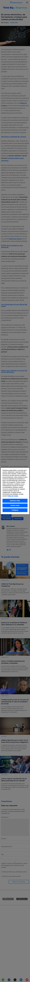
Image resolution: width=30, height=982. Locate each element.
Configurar (15, 510)
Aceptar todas (15, 505)
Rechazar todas (15, 500)
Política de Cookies (12, 496)
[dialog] (15, 491)
